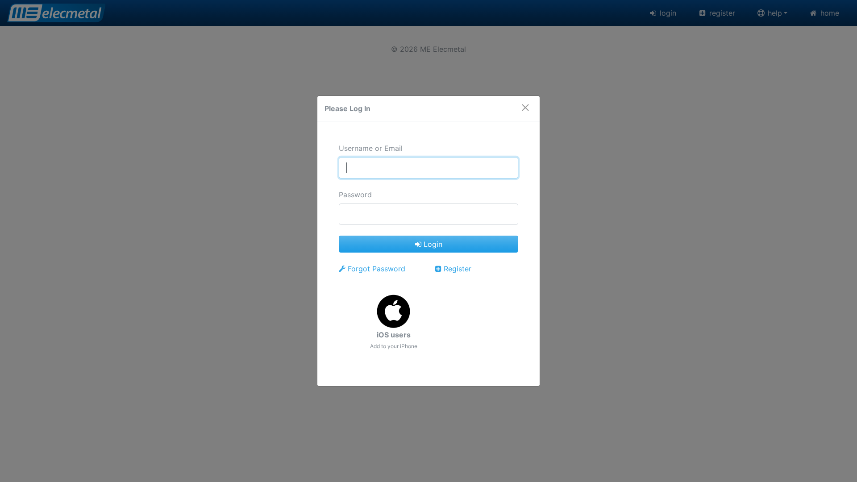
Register (456, 268)
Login (431, 244)
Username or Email (371, 148)
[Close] (525, 103)
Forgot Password (375, 268)
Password (355, 194)
